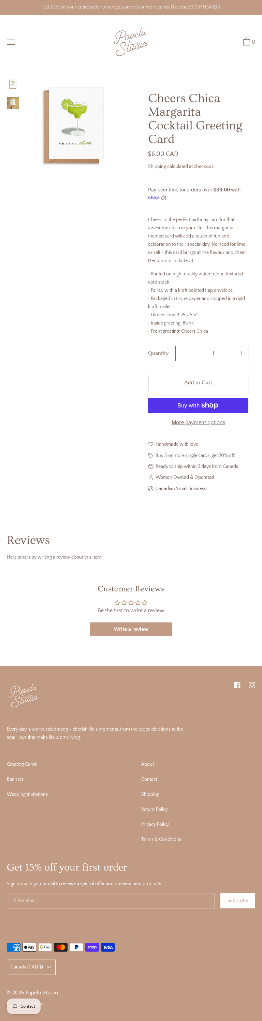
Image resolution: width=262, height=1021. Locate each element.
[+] (241, 353)
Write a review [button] (131, 629)
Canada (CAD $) (27, 967)
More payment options (198, 422)
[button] (248, 43)
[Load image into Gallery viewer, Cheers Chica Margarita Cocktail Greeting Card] (13, 84)
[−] (182, 353)
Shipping (157, 166)
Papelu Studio (42, 993)
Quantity (158, 353)
